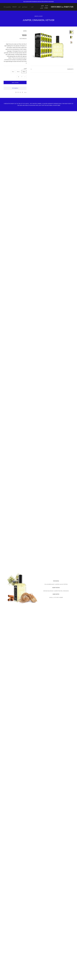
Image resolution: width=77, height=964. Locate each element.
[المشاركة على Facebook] (22, 92)
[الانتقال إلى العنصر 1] (71, 32)
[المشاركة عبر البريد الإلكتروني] (16, 92)
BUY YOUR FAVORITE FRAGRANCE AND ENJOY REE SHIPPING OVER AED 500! (38, 1)
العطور (42, 5)
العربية (32, 6)
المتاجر (41, 7)
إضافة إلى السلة (15, 82)
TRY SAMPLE (15, 88)
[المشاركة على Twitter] (20, 92)
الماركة (46, 5)
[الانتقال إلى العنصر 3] (71, 42)
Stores (46, 7)
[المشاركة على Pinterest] (18, 92)
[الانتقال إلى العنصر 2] (71, 37)
